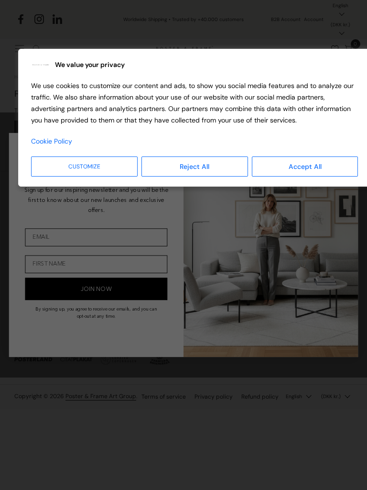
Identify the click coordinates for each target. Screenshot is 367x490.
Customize (84, 166)
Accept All (305, 166)
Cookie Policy (51, 141)
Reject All (194, 166)
